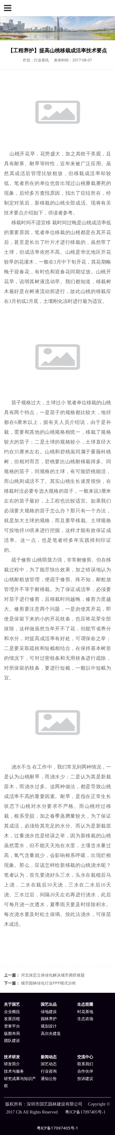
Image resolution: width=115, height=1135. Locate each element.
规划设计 (49, 1026)
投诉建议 (85, 1078)
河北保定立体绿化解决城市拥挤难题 (53, 975)
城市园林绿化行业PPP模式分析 (48, 983)
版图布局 (12, 1033)
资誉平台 (12, 1026)
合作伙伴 (85, 1071)
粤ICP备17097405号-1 (57, 1128)
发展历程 (12, 1018)
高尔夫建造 (51, 1033)
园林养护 (49, 1018)
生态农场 (85, 1018)
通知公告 (49, 1078)
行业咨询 (49, 1071)
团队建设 (12, 1040)
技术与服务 (14, 1071)
